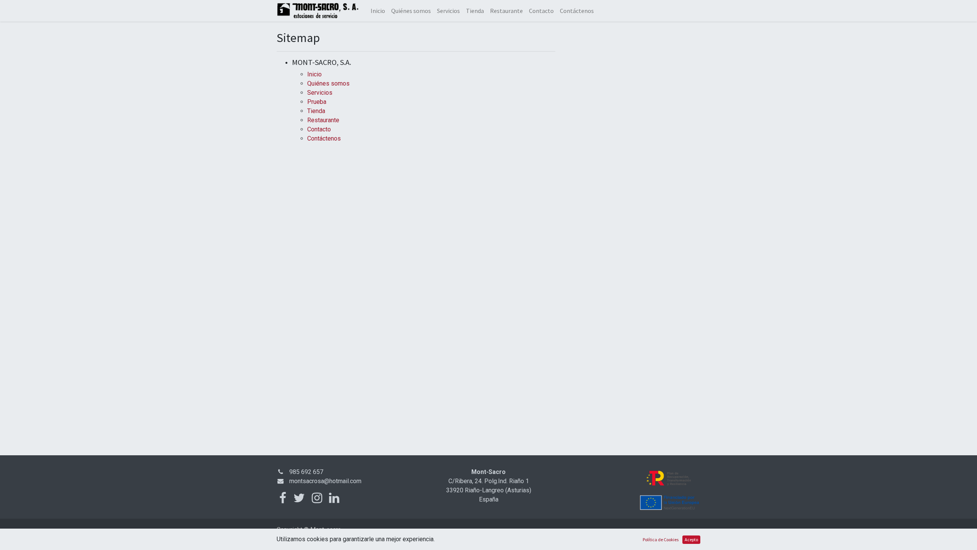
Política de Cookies (661, 539)
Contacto (319, 129)
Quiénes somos (328, 83)
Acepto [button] (691, 539)
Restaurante (323, 120)
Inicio (314, 74)
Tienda (316, 111)
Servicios (319, 92)
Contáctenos (324, 138)
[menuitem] (378, 10)
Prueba (316, 101)
